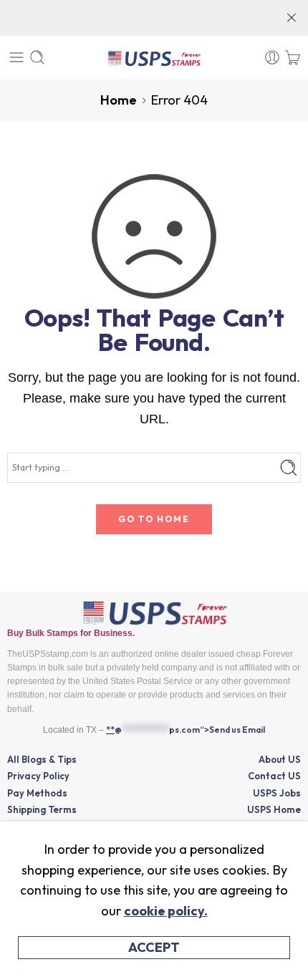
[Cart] (292, 57)
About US (280, 759)
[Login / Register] (272, 57)
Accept (154, 947)
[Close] (291, 18)
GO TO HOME (154, 519)
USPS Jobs (277, 793)
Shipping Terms (42, 809)
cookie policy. (166, 911)
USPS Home (274, 809)
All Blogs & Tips (42, 759)
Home (118, 100)
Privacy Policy (38, 775)
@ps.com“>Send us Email (190, 729)
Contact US (274, 775)
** (110, 729)
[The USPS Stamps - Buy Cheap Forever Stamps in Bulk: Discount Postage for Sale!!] (154, 57)
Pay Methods (37, 793)
